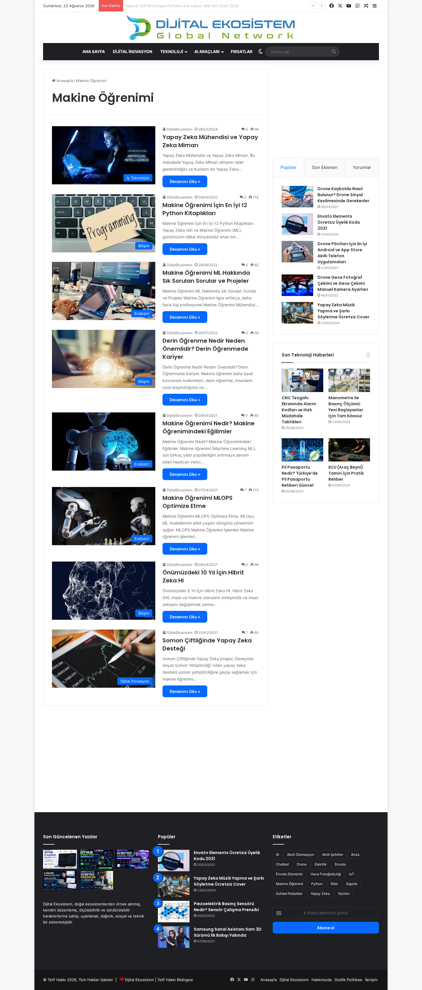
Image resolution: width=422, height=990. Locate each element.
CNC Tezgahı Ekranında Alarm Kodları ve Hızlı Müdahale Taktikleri (299, 410)
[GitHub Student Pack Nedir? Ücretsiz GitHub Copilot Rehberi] (96, 859)
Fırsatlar (241, 51)
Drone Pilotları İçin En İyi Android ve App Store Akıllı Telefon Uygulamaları (342, 253)
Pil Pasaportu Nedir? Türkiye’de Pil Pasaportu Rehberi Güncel (300, 476)
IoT (351, 874)
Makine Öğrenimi (289, 884)
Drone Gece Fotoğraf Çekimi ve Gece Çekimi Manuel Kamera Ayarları (343, 283)
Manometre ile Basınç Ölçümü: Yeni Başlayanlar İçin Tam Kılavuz (345, 407)
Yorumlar (362, 167)
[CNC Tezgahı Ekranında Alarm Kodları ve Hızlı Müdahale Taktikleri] (302, 380)
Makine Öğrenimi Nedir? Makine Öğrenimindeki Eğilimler (208, 427)
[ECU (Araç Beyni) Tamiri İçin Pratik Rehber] (349, 450)
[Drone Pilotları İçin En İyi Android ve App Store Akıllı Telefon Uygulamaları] (297, 251)
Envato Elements (289, 874)
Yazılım (343, 893)
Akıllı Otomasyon (300, 854)
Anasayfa (64, 80)
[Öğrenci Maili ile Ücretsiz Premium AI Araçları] (96, 880)
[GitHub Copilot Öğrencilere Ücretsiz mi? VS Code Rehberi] (60, 859)
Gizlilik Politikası (348, 979)
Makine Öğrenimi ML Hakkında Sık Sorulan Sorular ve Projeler (206, 277)
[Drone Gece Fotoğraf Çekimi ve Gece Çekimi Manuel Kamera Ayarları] (297, 285)
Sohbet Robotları (289, 893)
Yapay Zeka (320, 893)
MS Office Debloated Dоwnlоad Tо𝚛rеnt (162, 5)
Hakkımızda (321, 979)
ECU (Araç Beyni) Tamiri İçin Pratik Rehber (346, 473)
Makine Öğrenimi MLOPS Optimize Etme (197, 502)
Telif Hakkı (166, 979)
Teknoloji (171, 51)
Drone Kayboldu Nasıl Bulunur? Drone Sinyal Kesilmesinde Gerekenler (343, 195)
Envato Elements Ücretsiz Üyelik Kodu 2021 (339, 222)
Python (317, 884)
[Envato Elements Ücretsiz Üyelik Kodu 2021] (297, 224)
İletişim (371, 979)
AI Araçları (207, 51)
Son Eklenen (325, 167)
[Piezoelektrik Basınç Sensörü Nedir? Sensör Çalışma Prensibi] (173, 911)
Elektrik (321, 864)
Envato (340, 864)
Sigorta (351, 884)
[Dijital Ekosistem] (211, 27)
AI (277, 854)
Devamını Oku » (185, 181)
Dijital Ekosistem (139, 979)
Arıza (355, 854)
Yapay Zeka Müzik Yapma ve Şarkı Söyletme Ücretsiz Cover (343, 311)
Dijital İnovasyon (132, 51)
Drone (302, 864)
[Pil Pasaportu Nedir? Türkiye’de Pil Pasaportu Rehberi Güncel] (302, 450)
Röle (334, 884)
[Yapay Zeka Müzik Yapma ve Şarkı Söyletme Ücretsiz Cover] (297, 312)
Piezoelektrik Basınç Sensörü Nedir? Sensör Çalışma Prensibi (226, 907)
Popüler (288, 167)
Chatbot (282, 864)
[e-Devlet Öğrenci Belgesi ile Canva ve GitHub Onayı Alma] (60, 880)
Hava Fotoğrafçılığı (326, 874)
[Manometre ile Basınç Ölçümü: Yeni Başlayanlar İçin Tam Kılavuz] (349, 380)
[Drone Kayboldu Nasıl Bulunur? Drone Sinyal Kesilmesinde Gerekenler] (297, 196)
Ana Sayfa (93, 51)
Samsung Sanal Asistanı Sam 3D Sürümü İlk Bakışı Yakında (228, 932)
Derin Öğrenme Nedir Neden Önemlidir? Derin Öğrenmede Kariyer (205, 349)
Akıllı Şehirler (332, 854)
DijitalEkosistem (179, 129)
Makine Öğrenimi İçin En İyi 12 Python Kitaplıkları (204, 209)
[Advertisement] (326, 109)
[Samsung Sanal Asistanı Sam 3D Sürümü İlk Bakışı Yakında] (173, 937)
